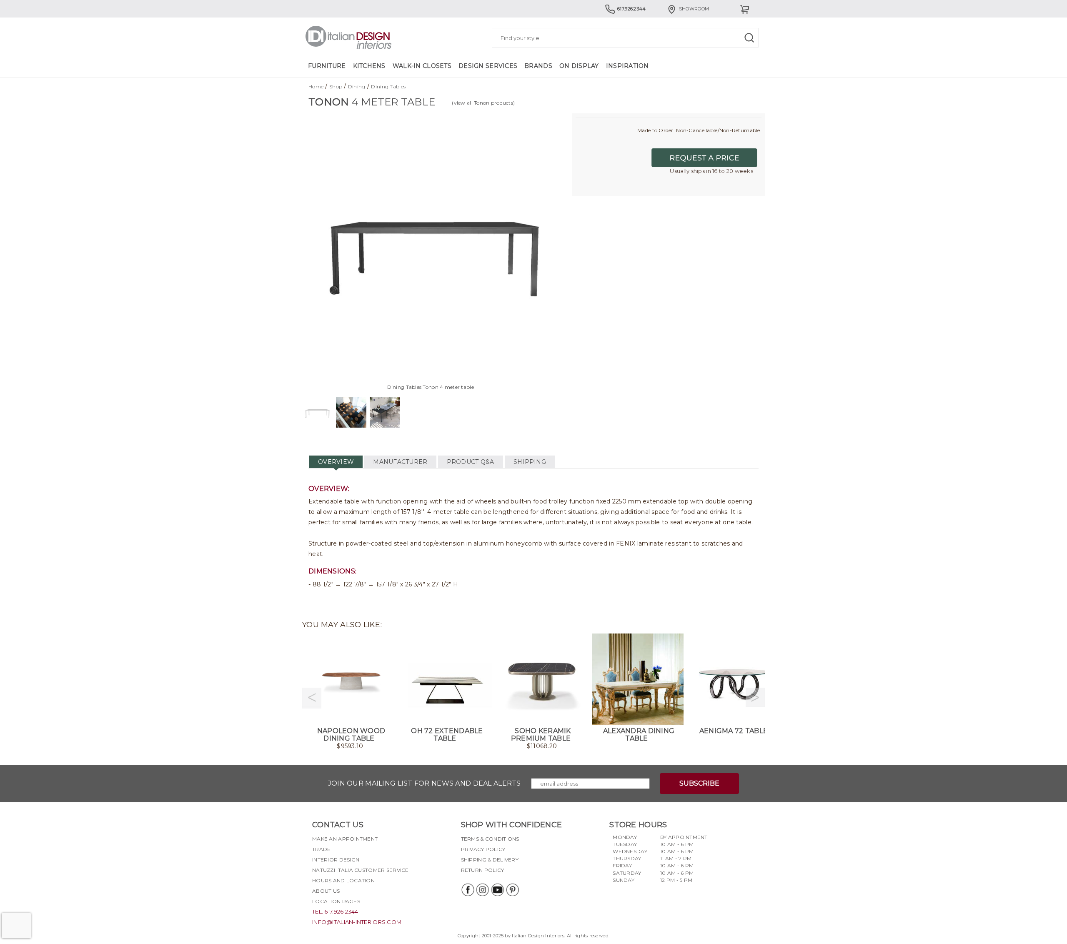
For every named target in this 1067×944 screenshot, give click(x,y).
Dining (357, 86)
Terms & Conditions (490, 839)
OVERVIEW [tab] (336, 462)
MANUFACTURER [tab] (400, 462)
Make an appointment (345, 839)
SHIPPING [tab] (529, 462)
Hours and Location (343, 880)
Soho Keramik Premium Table (541, 734)
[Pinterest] (512, 890)
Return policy (482, 870)
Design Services (487, 66)
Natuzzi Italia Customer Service (360, 870)
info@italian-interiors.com (356, 922)
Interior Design (335, 859)
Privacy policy (483, 849)
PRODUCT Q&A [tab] (470, 462)
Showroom (694, 9)
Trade (321, 849)
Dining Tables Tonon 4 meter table (430, 387)
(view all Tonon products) (483, 103)
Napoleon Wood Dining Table (351, 734)
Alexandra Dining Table (638, 734)
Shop (335, 86)
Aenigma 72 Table (733, 731)
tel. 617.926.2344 (335, 911)
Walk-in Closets (422, 66)
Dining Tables (388, 86)
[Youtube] (497, 890)
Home (315, 86)
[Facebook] (467, 890)
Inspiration (627, 66)
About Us (326, 891)
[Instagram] (482, 890)
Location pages (336, 901)
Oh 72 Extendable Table (447, 734)
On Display (579, 66)
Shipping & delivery (489, 859)
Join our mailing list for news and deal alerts (424, 783)
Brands (538, 66)
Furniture (327, 66)
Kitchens (369, 66)
